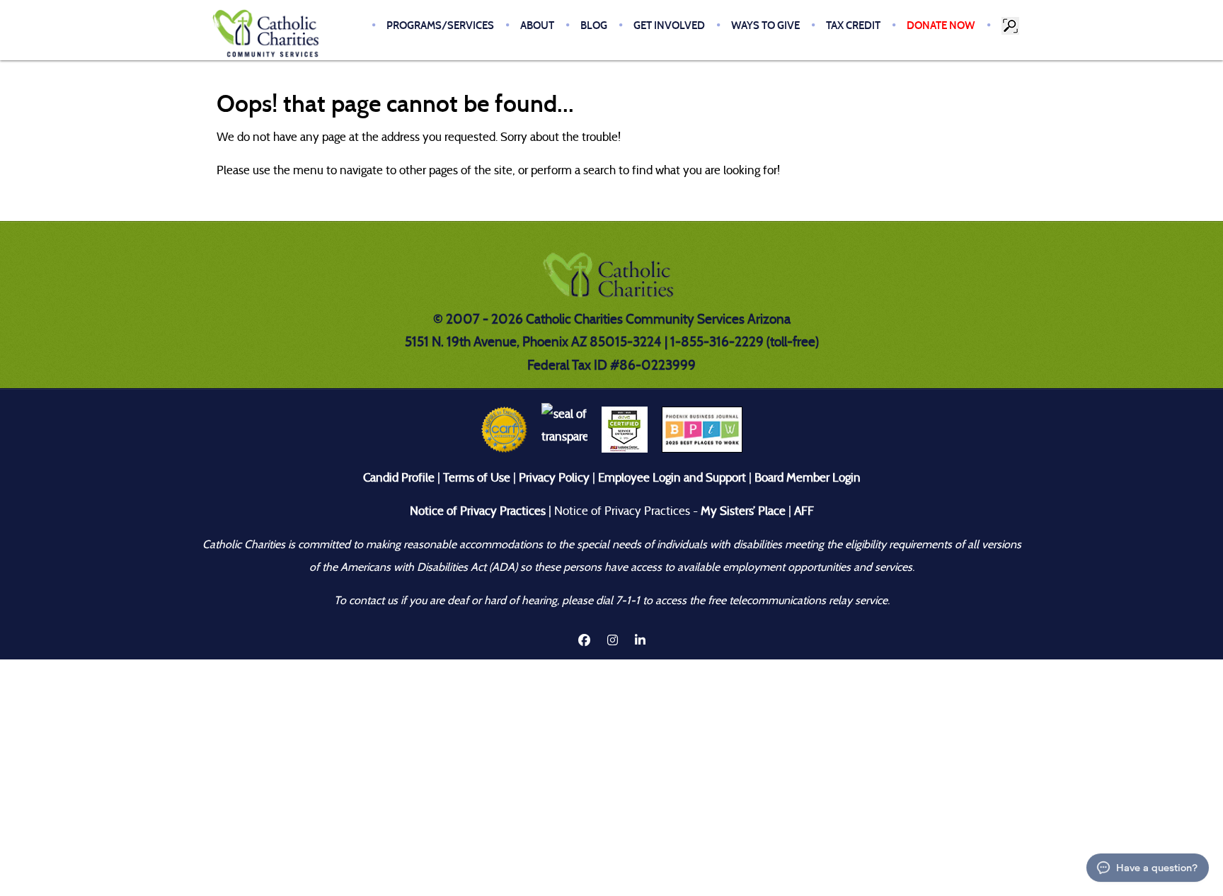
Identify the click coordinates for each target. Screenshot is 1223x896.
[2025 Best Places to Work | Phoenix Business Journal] (702, 428)
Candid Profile (399, 477)
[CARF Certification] (504, 428)
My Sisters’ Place (742, 511)
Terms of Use (476, 477)
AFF (804, 511)
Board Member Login (807, 477)
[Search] (1011, 25)
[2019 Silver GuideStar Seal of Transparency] (564, 428)
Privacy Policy (554, 477)
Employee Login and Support (672, 477)
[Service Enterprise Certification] (625, 428)
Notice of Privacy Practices (478, 511)
